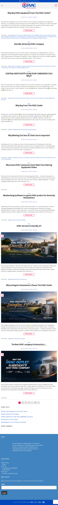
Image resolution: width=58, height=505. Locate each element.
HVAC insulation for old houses (14, 67)
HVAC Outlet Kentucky (5, 38)
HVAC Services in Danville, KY (29, 226)
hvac (22, 157)
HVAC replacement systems (24, 38)
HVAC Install (40, 66)
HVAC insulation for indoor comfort (30, 98)
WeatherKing (8, 159)
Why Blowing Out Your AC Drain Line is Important (29, 135)
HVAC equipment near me (51, 36)
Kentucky (34, 129)
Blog (29, 11)
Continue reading (29, 30)
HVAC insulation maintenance (29, 157)
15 (35, 402)
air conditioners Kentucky (26, 35)
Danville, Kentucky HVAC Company (29, 44)
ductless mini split (29, 66)
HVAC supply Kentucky (35, 38)
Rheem (53, 157)
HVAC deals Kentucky (21, 36)
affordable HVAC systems (16, 35)
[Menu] (2, 5)
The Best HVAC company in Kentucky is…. (29, 344)
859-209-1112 (6, 470)
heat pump (35, 66)
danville (12, 279)
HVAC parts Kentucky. (14, 38)
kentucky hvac (24, 279)
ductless (18, 129)
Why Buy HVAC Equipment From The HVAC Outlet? (29, 13)
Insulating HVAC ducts (25, 67)
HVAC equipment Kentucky (41, 36)
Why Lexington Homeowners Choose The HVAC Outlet (29, 285)
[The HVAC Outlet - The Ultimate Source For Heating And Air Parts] (29, 5)
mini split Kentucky (43, 38)
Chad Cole (35, 17)
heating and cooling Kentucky (10, 36)
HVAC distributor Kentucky (30, 36)
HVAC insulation (46, 66)
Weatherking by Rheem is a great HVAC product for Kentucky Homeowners (29, 196)
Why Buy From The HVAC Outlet (29, 105)
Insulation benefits (47, 157)
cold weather (23, 66)
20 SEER (12, 66)
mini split (23, 338)
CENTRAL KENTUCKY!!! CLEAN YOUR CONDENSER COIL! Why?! (29, 74)
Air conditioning (17, 66)
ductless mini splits (47, 35)
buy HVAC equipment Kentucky (37, 35)
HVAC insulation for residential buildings (44, 98)
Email (2, 484)
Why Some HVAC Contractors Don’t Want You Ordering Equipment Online (29, 166)
